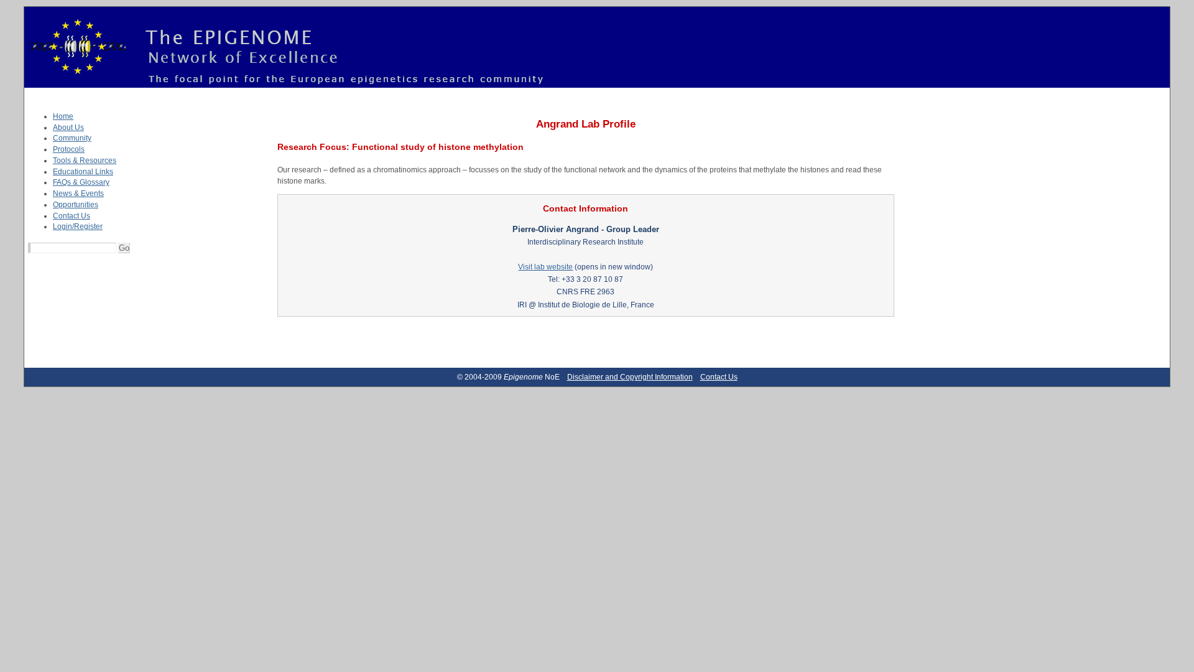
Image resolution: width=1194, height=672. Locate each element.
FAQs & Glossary (81, 182)
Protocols (69, 149)
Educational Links (83, 171)
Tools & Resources (84, 160)
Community (72, 138)
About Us (68, 127)
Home (63, 116)
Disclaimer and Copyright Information (630, 377)
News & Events (78, 193)
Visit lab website (545, 267)
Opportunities (75, 204)
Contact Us (71, 216)
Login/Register (78, 226)
